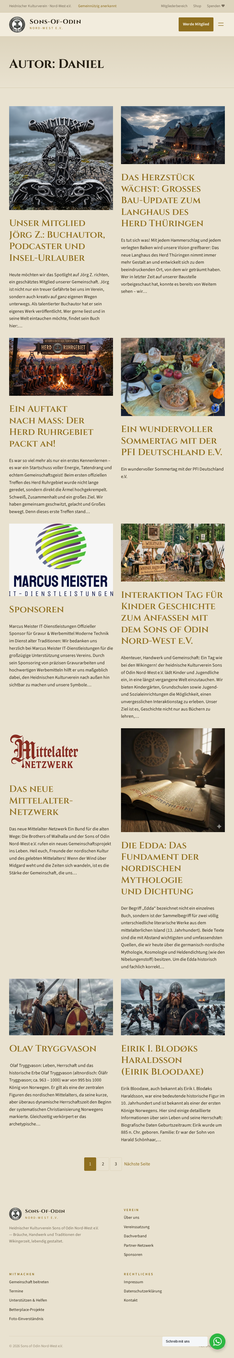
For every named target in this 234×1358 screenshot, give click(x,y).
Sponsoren (36, 609)
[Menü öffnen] (221, 24)
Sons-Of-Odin (55, 22)
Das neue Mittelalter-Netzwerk (41, 800)
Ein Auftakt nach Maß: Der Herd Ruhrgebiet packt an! (51, 426)
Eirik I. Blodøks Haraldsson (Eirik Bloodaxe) (162, 1060)
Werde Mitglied (196, 24)
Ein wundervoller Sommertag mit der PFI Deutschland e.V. (171, 440)
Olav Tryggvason (52, 1048)
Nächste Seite (137, 1164)
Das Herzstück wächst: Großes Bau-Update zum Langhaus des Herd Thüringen (162, 200)
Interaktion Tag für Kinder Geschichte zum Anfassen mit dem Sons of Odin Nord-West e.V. (172, 618)
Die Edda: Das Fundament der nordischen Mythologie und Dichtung (160, 868)
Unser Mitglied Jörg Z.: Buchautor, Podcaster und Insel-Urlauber (57, 240)
